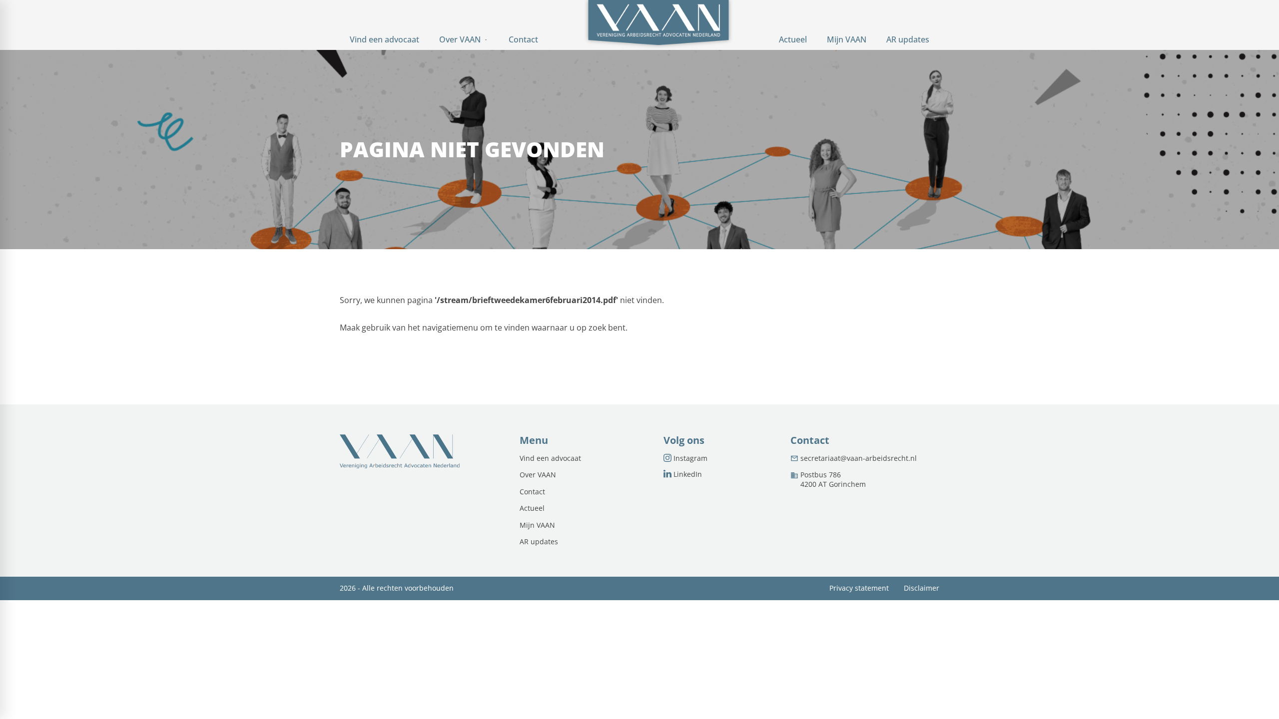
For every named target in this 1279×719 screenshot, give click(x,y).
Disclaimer (921, 588)
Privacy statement (859, 588)
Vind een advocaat (550, 458)
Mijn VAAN (537, 525)
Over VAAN (538, 474)
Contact (532, 491)
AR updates (539, 541)
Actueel (532, 508)
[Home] (658, 25)
